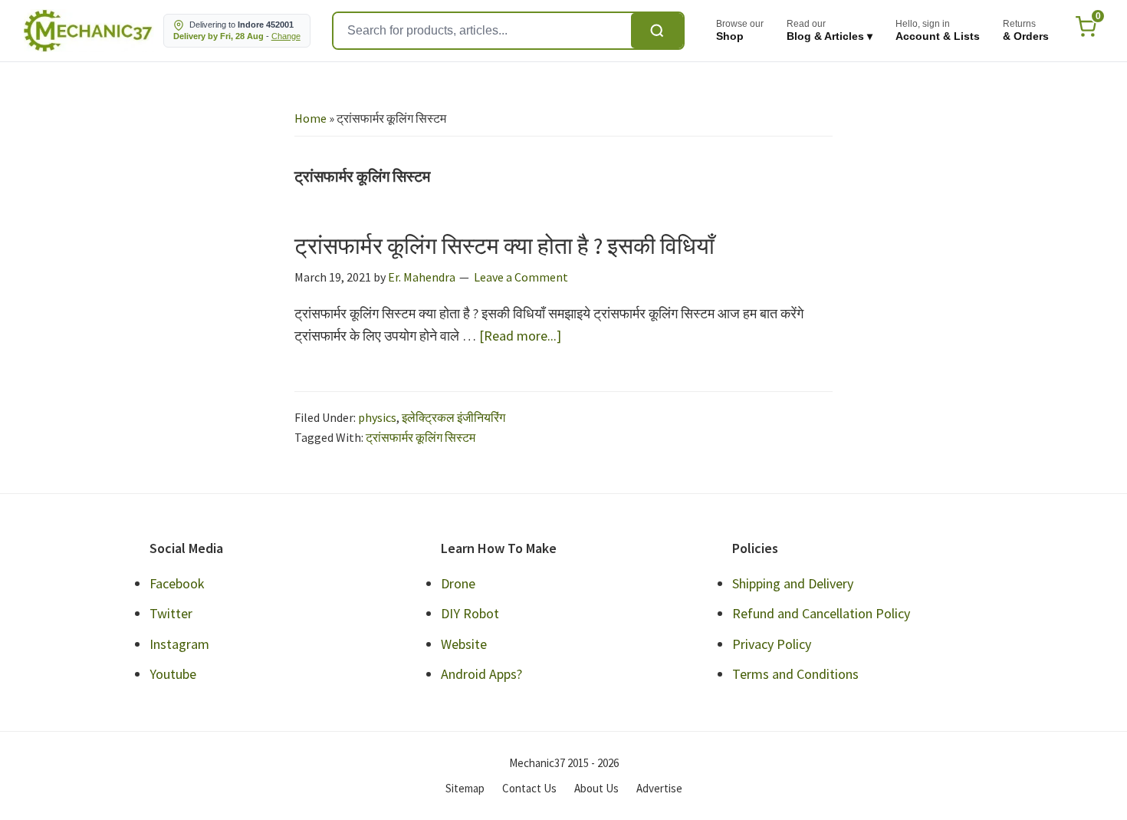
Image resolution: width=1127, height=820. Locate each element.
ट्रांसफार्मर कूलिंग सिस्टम (420, 437)
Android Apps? (481, 674)
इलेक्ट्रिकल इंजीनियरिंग (453, 417)
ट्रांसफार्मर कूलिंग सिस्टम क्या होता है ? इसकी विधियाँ (504, 245)
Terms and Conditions (795, 674)
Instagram (179, 644)
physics (377, 417)
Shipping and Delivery (792, 583)
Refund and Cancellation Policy (821, 613)
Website (464, 644)
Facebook (177, 583)
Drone (458, 583)
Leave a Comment (521, 277)
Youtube (173, 674)
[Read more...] (520, 336)
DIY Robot (470, 613)
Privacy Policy (771, 644)
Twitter (171, 613)
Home (310, 118)
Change (286, 36)
